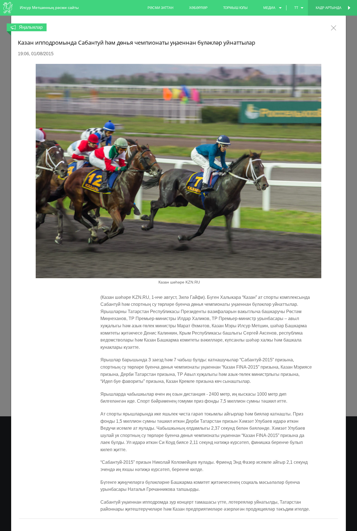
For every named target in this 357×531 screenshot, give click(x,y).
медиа (269, 8)
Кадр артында (328, 8)
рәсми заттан (160, 8)
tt (296, 8)
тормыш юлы (235, 8)
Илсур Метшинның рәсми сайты (49, 7)
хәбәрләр (198, 8)
